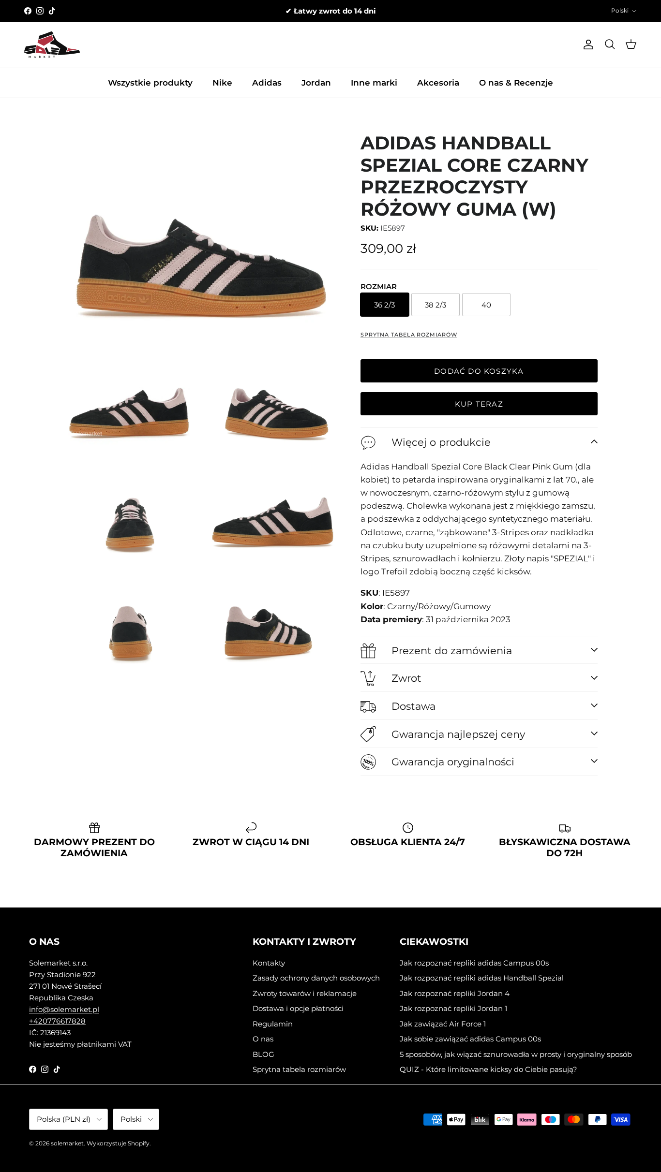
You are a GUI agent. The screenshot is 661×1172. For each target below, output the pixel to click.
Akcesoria (438, 83)
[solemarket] (52, 44)
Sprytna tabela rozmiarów (409, 334)
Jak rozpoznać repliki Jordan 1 (453, 1008)
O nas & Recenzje (516, 83)
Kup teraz (479, 404)
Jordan (316, 83)
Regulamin (273, 1023)
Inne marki (374, 83)
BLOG (263, 1054)
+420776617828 (57, 1021)
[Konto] (586, 44)
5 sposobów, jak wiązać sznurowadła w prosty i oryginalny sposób (516, 1054)
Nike (222, 83)
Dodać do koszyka (479, 371)
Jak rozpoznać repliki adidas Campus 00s (474, 962)
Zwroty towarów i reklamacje (305, 993)
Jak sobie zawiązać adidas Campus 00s (470, 1038)
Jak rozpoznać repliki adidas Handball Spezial (482, 977)
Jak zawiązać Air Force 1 (443, 1023)
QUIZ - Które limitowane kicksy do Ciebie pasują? (488, 1069)
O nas (263, 1038)
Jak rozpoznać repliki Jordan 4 (455, 993)
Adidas (267, 83)
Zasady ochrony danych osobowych (316, 977)
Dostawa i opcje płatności (298, 1008)
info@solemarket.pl (64, 1009)
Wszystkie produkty (150, 83)
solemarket (67, 1143)
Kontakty (269, 962)
